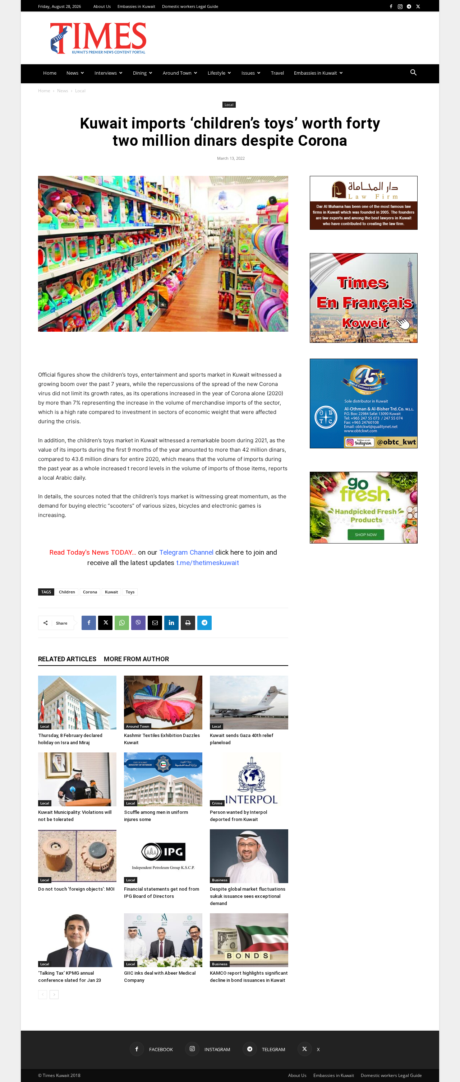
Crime (217, 803)
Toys (130, 591)
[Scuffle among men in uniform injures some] (163, 779)
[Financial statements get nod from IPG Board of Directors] (163, 856)
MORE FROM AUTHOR (136, 659)
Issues (248, 73)
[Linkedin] (171, 623)
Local (229, 104)
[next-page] (54, 994)
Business (219, 879)
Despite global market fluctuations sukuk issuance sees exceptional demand (247, 896)
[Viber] (138, 623)
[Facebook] (391, 6)
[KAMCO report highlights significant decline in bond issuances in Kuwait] (249, 940)
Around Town (177, 73)
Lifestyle (216, 73)
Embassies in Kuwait (136, 6)
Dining (140, 73)
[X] (418, 6)
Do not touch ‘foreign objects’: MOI (76, 889)
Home (49, 73)
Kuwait (111, 591)
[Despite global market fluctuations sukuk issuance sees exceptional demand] (249, 856)
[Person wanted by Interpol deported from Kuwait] (249, 779)
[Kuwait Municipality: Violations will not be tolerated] (77, 779)
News (72, 73)
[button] (413, 73)
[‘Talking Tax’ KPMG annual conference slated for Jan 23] (77, 940)
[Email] (155, 623)
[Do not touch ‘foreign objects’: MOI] (77, 856)
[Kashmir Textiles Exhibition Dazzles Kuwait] (163, 702)
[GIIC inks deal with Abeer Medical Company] (163, 940)
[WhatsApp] (122, 623)
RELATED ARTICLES (67, 659)
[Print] (188, 623)
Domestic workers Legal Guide (190, 6)
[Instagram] (400, 6)
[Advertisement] (163, 352)
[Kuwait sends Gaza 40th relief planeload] (249, 702)
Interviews (106, 73)
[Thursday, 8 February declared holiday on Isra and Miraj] (77, 702)
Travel (277, 73)
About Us (102, 6)
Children (67, 591)
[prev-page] (42, 994)
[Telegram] (409, 6)
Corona (90, 591)
